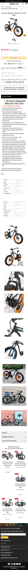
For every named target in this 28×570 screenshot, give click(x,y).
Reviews (4, 433)
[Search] (4, 4)
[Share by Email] (19, 44)
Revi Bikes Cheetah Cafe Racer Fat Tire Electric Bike (8, 463)
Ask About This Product (8, 73)
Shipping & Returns (8, 437)
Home (2, 6)
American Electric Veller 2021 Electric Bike (8, 510)
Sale (16, 451)
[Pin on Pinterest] (17, 44)
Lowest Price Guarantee (9, 440)
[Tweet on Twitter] (15, 44)
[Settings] (23, 4)
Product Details (6, 96)
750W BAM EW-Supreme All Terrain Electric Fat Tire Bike (20, 463)
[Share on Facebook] (12, 44)
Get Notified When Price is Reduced (11, 75)
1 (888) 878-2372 (5, 555)
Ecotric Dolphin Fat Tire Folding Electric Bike (20, 485)
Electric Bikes (8, 6)
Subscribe (4, 537)
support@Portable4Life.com (9, 558)
